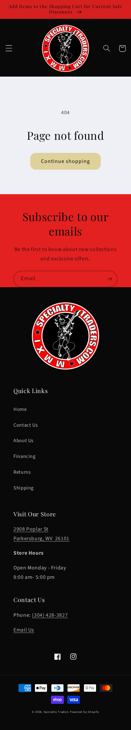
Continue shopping (65, 161)
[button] (8, 48)
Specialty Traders (56, 712)
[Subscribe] (109, 279)
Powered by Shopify (84, 712)
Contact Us (25, 425)
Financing (24, 456)
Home (20, 409)
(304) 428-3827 (50, 615)
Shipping (23, 487)
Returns (22, 472)
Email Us (23, 630)
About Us (23, 440)
